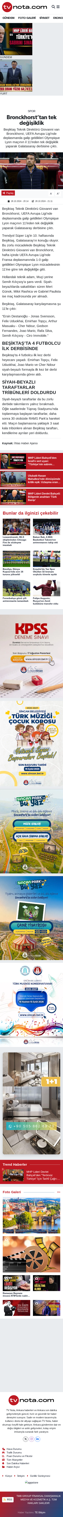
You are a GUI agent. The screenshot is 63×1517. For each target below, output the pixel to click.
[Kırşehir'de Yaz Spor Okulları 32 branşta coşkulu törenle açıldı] (46, 558)
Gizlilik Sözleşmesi (40, 1476)
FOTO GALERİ (27, 18)
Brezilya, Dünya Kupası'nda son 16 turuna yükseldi (13, 572)
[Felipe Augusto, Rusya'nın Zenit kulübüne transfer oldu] (46, 588)
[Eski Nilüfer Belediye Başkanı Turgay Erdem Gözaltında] (46, 1308)
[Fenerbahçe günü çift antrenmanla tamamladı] (16, 588)
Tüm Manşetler (15, 1460)
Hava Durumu (14, 1449)
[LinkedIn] (37, 1439)
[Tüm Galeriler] (58, 1192)
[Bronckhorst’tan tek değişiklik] (31, 170)
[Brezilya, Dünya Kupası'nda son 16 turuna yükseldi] (16, 558)
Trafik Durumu (14, 1452)
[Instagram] (31, 1439)
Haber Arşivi (13, 1467)
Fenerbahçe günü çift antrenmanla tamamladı (15, 599)
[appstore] (31, 1483)
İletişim (21, 1476)
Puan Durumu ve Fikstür (19, 1456)
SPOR (31, 111)
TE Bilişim (40, 1512)
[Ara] (53, 7)
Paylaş (10, 193)
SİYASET (44, 18)
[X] (25, 1439)
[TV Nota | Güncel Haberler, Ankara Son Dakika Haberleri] (24, 7)
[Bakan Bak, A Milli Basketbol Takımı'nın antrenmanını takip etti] (46, 526)
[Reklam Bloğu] (31, 656)
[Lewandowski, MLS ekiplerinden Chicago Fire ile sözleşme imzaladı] (16, 526)
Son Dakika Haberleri (18, 1463)
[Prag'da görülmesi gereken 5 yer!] (31, 1215)
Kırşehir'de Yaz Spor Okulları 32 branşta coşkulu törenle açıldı (45, 572)
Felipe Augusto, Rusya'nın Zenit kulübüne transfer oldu (45, 601)
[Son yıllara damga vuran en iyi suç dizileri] (31, 1254)
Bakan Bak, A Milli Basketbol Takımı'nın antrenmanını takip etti (45, 540)
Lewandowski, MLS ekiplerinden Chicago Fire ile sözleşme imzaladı (14, 541)
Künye (8, 1476)
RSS (9, 1499)
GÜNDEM (8, 18)
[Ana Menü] (58, 7)
